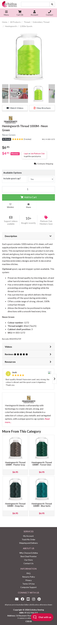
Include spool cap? (12, 178)
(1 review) (27, 139)
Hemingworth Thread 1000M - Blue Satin (42, 504)
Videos (8, 346)
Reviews (9, 354)
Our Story (28, 560)
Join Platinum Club (38, 153)
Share (28, 207)
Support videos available (11, 222)
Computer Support (28, 587)
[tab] (28, 236)
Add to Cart (30, 197)
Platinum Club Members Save (46, 222)
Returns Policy (28, 577)
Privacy (28, 580)
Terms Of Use (28, 584)
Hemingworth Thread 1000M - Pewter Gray (15, 463)
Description (11, 236)
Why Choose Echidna (28, 553)
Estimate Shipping (45, 163)
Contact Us (28, 563)
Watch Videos (16, 108)
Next (54, 379)
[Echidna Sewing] (9, 4)
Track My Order (28, 539)
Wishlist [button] (10, 207)
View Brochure (43, 108)
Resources (10, 361)
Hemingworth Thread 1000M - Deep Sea (15, 504)
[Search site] (52, 4)
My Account (28, 536)
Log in (26, 153)
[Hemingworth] (10, 119)
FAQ (28, 573)
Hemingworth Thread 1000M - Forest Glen (42, 463)
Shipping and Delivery (28, 543)
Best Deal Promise (29, 556)
